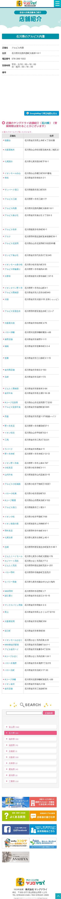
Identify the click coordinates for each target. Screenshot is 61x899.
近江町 (8, 630)
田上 (7, 612)
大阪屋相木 (10, 149)
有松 (7, 177)
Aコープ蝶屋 (10, 500)
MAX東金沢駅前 (12, 644)
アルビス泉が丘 (12, 215)
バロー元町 (10, 670)
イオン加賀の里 (12, 523)
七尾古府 (9, 537)
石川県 (45, 123)
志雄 (7, 547)
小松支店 (9, 467)
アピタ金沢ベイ (12, 649)
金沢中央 (9, 393)
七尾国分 (9, 161)
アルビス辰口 (11, 507)
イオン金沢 (10, 684)
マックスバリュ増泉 (14, 605)
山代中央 (9, 474)
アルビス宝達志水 (13, 311)
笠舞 (7, 358)
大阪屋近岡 (10, 621)
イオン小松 (10, 516)
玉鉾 (7, 377)
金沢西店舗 (10, 370)
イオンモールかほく (14, 640)
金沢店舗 (9, 688)
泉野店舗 (9, 339)
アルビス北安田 (12, 243)
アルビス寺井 (11, 229)
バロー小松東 (11, 493)
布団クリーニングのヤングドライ (28, 898)
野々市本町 (10, 453)
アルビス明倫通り (13, 269)
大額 (7, 299)
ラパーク (9, 449)
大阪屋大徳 (10, 323)
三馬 (7, 439)
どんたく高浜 (11, 565)
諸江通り (9, 595)
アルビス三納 (11, 199)
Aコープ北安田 (11, 402)
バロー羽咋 (10, 572)
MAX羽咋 (9, 591)
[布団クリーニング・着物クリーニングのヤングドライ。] (27, 3)
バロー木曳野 (11, 663)
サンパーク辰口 (12, 189)
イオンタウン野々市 (14, 288)
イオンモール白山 (13, 173)
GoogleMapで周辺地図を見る (43, 113)
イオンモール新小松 (14, 264)
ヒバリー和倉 (11, 581)
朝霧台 (8, 140)
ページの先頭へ (58, 896)
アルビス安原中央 (13, 407)
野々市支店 (10, 426)
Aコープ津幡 (10, 679)
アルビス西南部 (12, 292)
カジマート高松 (12, 561)
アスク (8, 236)
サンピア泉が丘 (12, 255)
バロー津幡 (10, 332)
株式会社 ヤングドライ (36, 889)
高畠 (7, 416)
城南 (7, 346)
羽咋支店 (9, 530)
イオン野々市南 (12, 463)
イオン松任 (10, 432)
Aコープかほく (11, 656)
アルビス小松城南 (13, 484)
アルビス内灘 (11, 208)
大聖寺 (8, 276)
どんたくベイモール (14, 556)
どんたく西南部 (12, 388)
